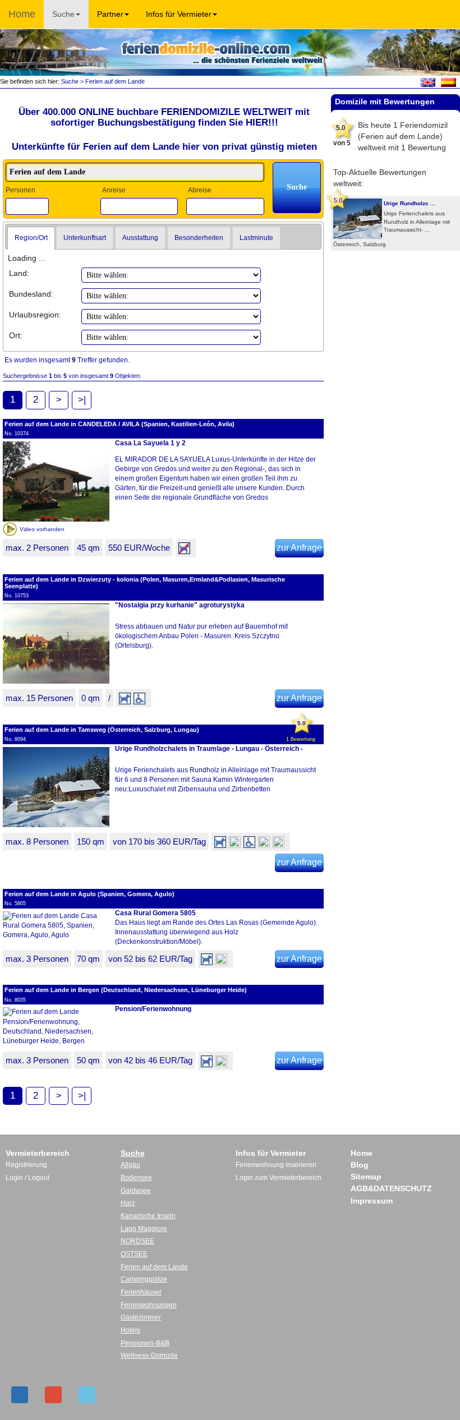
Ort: (15, 335)
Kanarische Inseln (148, 1216)
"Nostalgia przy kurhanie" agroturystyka (180, 605)
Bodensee (136, 1178)
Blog (360, 1164)
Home (21, 14)
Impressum (372, 1200)
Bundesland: (31, 293)
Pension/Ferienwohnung (153, 1009)
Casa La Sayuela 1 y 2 (150, 443)
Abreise (199, 190)
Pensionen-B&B (145, 1343)
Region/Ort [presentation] (31, 238)
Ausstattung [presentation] (140, 238)
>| (82, 399)
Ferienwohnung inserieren (276, 1165)
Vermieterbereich (38, 1153)
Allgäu (130, 1165)
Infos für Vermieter (178, 14)
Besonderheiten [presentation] (198, 238)
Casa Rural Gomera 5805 (155, 913)
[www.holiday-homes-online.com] (427, 81)
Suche (63, 14)
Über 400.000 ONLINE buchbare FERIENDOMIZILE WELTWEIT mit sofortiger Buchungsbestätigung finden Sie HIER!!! (164, 117)
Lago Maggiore (144, 1229)
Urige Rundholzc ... (409, 203)
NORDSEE (137, 1241)
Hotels (130, 1330)
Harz (128, 1203)
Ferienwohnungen (149, 1305)
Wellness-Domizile (149, 1355)
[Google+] (53, 1394)
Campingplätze (144, 1279)
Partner (110, 14)
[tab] (31, 238)
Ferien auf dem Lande (154, 1267)
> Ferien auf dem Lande (112, 81)
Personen (20, 190)
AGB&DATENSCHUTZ (391, 1188)
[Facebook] (19, 1394)
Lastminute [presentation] (256, 238)
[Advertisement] (395, 287)
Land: (19, 273)
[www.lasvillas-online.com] (448, 81)
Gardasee (136, 1191)
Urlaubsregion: (35, 314)
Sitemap (366, 1176)
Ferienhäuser (141, 1292)
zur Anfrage (299, 547)
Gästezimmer (141, 1317)
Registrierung (26, 1165)
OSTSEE (134, 1254)
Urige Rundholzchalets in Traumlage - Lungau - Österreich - (209, 749)
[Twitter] (87, 1394)
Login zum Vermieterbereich (278, 1178)
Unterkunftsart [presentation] (84, 238)
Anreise (114, 190)
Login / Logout (27, 1178)
